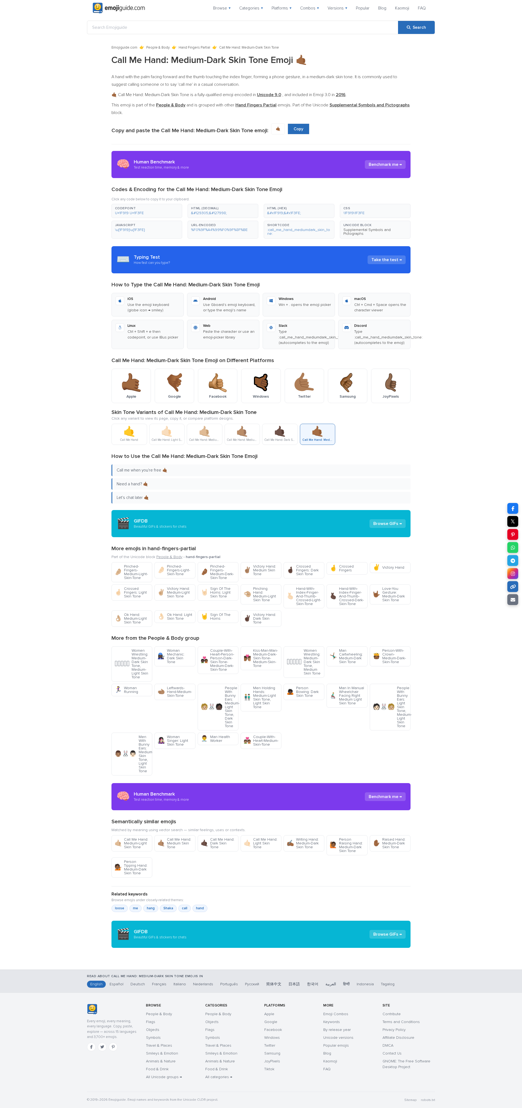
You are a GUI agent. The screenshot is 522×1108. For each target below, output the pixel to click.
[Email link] (512, 599)
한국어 (312, 984)
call (184, 908)
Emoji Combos (335, 1014)
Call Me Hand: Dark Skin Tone (217, 843)
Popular (362, 8)
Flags (150, 1022)
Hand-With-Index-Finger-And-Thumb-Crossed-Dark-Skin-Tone (347, 596)
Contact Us (392, 1053)
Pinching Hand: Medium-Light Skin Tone (260, 594)
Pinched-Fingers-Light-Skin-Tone (173, 570)
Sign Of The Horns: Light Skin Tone (216, 592)
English (96, 984)
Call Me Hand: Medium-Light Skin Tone (131, 843)
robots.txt (428, 1100)
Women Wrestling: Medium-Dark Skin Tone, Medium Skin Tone (304, 662)
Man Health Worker (215, 739)
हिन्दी (346, 984)
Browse (222, 8)
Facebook (273, 1029)
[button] (146, 211)
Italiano (179, 984)
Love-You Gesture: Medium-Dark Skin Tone (389, 594)
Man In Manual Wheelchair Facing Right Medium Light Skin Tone (347, 695)
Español (116, 984)
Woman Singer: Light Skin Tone (172, 741)
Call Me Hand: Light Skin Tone (260, 843)
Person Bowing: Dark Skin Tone (303, 692)
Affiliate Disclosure (398, 1037)
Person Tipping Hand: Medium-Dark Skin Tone (130, 867)
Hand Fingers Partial (194, 47)
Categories (251, 8)
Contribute (392, 1014)
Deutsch (137, 984)
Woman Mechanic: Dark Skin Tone (170, 656)
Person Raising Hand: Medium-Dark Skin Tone (346, 845)
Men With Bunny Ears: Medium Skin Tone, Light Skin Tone (133, 754)
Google (270, 1022)
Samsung (272, 1053)
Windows (272, 1037)
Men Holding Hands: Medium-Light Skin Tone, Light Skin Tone (260, 697)
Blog (382, 8)
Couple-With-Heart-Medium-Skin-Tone (261, 741)
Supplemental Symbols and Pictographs (367, 231)
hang (151, 908)
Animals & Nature (161, 1061)
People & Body (158, 47)
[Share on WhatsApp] (512, 547)
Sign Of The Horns (216, 616)
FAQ (422, 8)
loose (119, 908)
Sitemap (410, 1100)
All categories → (218, 1077)
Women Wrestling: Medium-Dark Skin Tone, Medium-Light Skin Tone (131, 663)
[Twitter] (102, 1047)
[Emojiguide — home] (118, 8)
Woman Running (126, 690)
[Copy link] (512, 586)
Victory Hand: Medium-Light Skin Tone (173, 592)
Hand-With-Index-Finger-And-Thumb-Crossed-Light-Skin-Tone (304, 596)
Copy (298, 128)
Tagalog (387, 984)
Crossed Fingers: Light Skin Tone (130, 592)
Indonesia (365, 984)
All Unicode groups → (164, 1077)
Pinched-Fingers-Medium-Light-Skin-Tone (131, 572)
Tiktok (269, 1069)
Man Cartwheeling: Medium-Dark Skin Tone (346, 656)
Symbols (153, 1037)
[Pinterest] (113, 1047)
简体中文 (273, 984)
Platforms (281, 8)
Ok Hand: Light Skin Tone (174, 616)
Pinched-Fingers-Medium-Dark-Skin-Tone (217, 572)
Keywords (331, 1022)
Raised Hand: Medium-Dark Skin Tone (389, 843)
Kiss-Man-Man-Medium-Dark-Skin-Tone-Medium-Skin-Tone (261, 658)
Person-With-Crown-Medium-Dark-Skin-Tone (389, 656)
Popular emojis (336, 1045)
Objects (152, 1029)
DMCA (388, 1045)
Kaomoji (402, 8)
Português (229, 984)
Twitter (269, 1045)
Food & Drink (157, 1069)
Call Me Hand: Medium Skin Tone (174, 843)
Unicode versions (338, 1037)
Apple (269, 1014)
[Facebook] (91, 1047)
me (135, 908)
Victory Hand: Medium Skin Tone (260, 570)
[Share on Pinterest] (512, 534)
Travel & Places (159, 1045)
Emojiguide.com (124, 47)
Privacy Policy (394, 1029)
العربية (330, 984)
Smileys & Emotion (162, 1053)
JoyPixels (272, 1061)
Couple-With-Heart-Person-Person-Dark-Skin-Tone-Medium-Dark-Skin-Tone (217, 660)
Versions (337, 8)
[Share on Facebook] (512, 508)
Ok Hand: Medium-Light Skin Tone (130, 618)
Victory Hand (388, 567)
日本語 (294, 984)
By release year (337, 1029)
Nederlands (203, 984)
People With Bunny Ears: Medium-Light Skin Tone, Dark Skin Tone (219, 707)
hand (200, 908)
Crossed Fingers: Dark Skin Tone (303, 570)
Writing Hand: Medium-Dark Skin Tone (303, 843)
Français (159, 984)
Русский (252, 984)
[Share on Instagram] (512, 573)
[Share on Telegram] (512, 560)
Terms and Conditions (401, 1022)
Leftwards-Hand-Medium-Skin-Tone (174, 692)
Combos (309, 8)
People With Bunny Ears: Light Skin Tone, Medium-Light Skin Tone (392, 707)
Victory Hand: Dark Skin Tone (260, 618)
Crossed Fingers (342, 568)
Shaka (168, 908)
